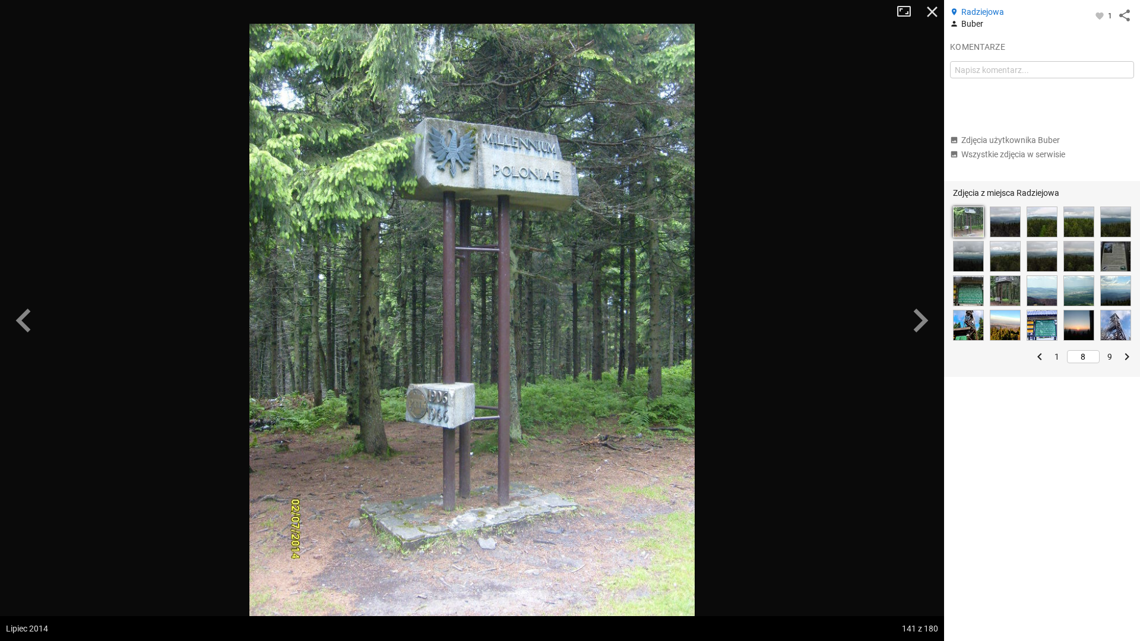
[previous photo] (24, 320)
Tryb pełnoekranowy (908, 12)
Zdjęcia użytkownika (1010, 140)
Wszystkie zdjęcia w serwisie (1013, 154)
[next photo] (920, 320)
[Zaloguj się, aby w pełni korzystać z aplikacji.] (1100, 15)
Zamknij (932, 12)
